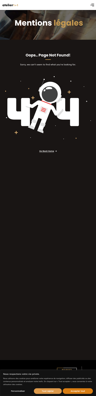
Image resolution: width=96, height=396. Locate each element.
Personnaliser (18, 391)
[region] (48, 383)
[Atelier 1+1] (10, 5)
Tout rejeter (48, 391)
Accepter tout (78, 391)
